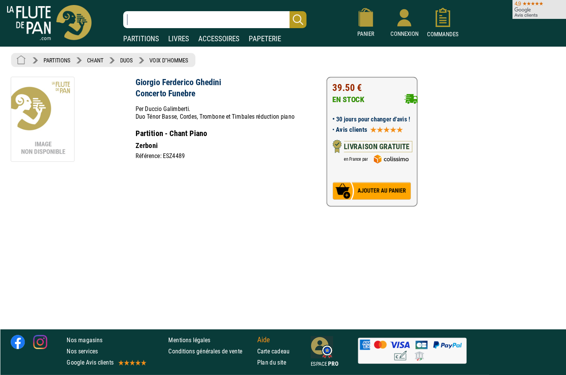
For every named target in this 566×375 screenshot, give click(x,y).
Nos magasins (84, 340)
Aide (263, 340)
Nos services (82, 351)
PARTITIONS (141, 38)
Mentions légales (189, 340)
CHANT (95, 60)
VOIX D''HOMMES (168, 60)
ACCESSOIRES (218, 38)
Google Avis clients (90, 362)
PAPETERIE (265, 38)
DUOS (126, 60)
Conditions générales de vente (210, 351)
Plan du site (271, 362)
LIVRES (178, 38)
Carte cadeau (273, 351)
